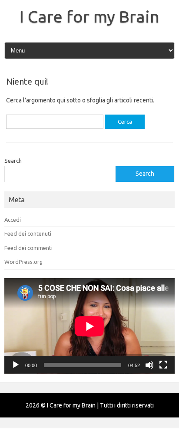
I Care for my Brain (89, 16)
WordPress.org (23, 262)
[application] (89, 326)
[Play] (15, 365)
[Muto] (149, 365)
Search (13, 161)
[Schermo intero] (163, 365)
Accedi (12, 220)
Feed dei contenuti (27, 233)
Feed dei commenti (28, 248)
